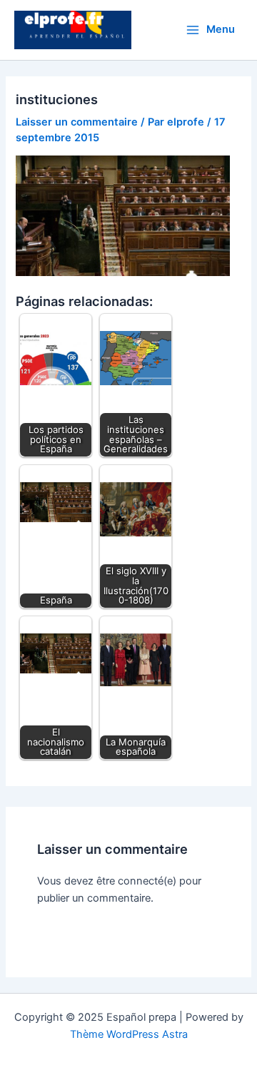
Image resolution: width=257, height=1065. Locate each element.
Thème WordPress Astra (129, 1034)
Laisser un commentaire (77, 122)
